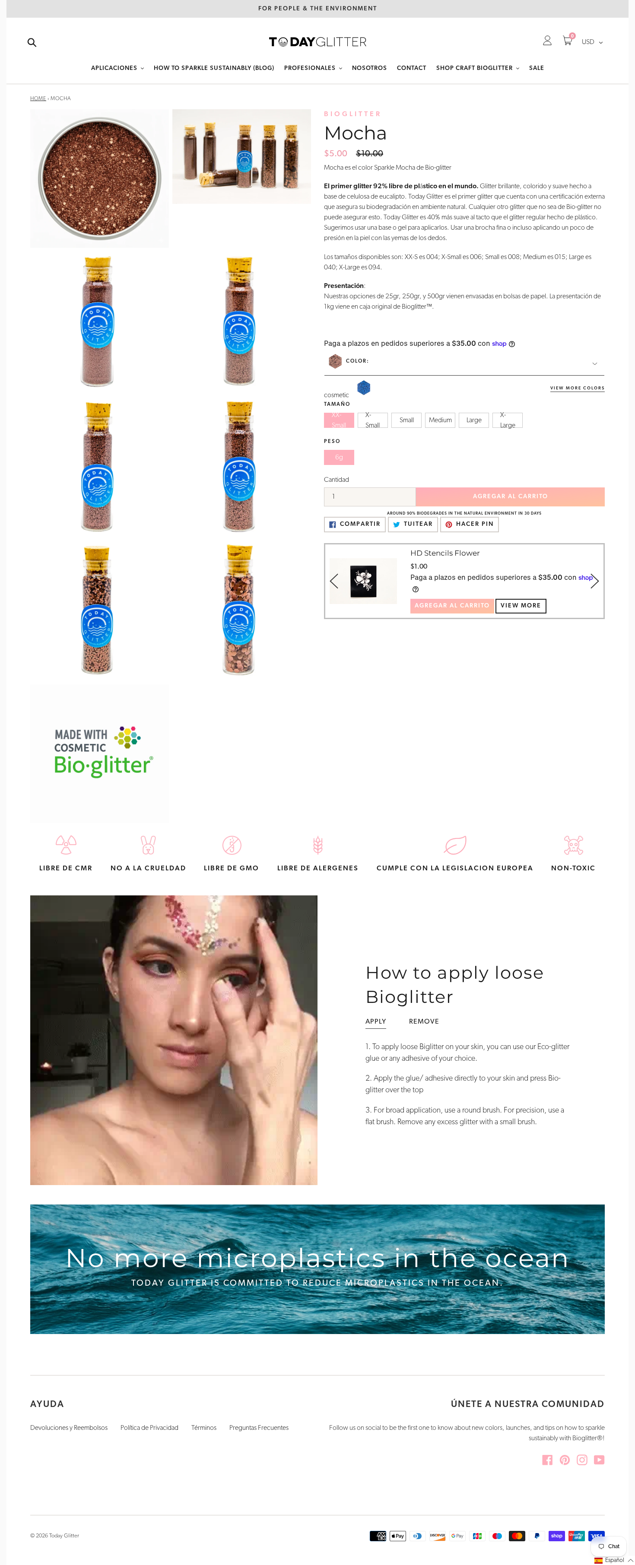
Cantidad (336, 480)
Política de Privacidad (149, 1428)
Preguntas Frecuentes (259, 1428)
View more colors (577, 388)
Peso (332, 441)
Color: (357, 361)
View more (521, 606)
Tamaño (337, 404)
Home (38, 98)
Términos (203, 1428)
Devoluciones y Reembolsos (69, 1428)
